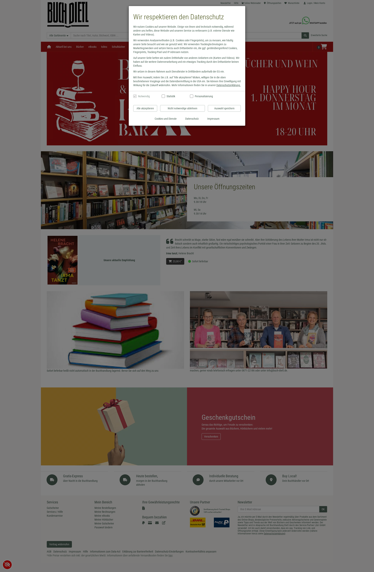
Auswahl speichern (224, 108)
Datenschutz (192, 118)
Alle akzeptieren (145, 108)
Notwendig (144, 96)
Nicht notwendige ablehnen (182, 108)
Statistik (171, 96)
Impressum (213, 118)
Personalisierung (204, 96)
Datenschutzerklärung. (228, 85)
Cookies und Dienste (166, 118)
